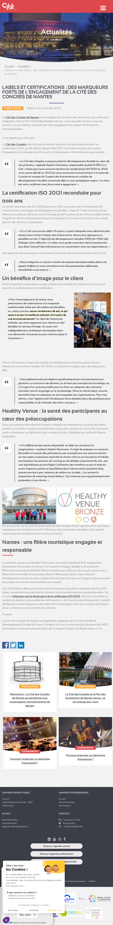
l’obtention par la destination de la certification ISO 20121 (46, 596)
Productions (8, 805)
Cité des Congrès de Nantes (22, 117)
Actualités (24, 66)
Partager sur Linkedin (21, 645)
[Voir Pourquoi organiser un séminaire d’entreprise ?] (85, 732)
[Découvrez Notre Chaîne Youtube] (54, 840)
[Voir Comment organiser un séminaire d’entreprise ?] (29, 734)
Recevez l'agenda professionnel (56, 854)
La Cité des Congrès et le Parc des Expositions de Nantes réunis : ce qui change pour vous (85, 698)
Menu (103, 8)
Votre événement (67, 802)
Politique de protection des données (68, 881)
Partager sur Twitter (13, 645)
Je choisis (33, 910)
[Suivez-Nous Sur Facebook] (64, 840)
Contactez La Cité (71, 820)
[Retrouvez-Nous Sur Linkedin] (49, 840)
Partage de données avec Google (21, 898)
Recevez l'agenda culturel (56, 846)
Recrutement (69, 823)
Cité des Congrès (16, 144)
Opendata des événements (15, 826)
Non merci (13, 910)
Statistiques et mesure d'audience (21, 896)
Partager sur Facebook (5, 645)
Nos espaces (65, 805)
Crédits (92, 881)
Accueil (9, 66)
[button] (6, 920)
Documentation (9, 823)
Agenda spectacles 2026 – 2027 (17, 802)
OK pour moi (54, 910)
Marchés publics (10, 820)
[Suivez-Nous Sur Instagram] (59, 840)
